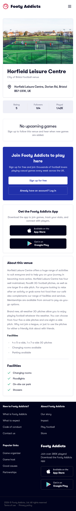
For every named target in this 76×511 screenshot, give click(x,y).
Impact (44, 420)
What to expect (11, 420)
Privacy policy (25, 505)
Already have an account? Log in (38, 190)
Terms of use (10, 505)
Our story (46, 414)
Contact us (9, 433)
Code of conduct (12, 426)
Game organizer (12, 453)
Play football (48, 426)
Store (44, 433)
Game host (9, 459)
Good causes (10, 465)
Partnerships (9, 472)
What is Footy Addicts (15, 414)
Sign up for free (38, 180)
